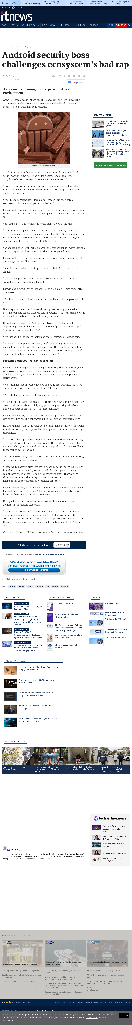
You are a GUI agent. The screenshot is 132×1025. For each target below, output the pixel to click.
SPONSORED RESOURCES (61, 597)
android (12, 586)
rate (47, 586)
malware (39, 586)
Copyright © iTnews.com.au (11, 579)
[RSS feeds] (21, 8)
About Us (65, 1003)
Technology (24, 47)
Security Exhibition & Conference (114, 614)
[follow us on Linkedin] (2, 8)
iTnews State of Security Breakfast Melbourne (116, 631)
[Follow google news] (75, 82)
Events (96, 597)
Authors (87, 1003)
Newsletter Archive (113, 1003)
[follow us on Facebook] (9, 8)
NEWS (3, 25)
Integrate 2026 (112, 603)
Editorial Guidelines (76, 1003)
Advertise (102, 1003)
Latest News (9, 3)
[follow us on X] (6, 8)
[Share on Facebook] (65, 76)
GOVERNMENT (17, 25)
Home (4, 47)
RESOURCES (79, 25)
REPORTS (65, 25)
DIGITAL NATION (49, 25)
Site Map (124, 1003)
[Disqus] (44, 810)
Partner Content (15, 597)
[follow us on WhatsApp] (18, 8)
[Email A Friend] (79, 76)
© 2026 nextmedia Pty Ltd (21, 1003)
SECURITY (30, 25)
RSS (129, 1003)
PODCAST (94, 25)
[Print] (83, 76)
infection (30, 586)
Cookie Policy (92, 1017)
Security (35, 47)
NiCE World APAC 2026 (115, 619)
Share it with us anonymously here (48, 554)
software (64, 586)
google (21, 586)
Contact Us (57, 1003)
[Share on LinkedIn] (69, 76)
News (13, 47)
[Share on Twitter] (60, 76)
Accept (124, 1015)
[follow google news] (13, 8)
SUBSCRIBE (121, 25)
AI (38, 25)
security (55, 586)
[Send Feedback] (74, 76)
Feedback (94, 1003)
